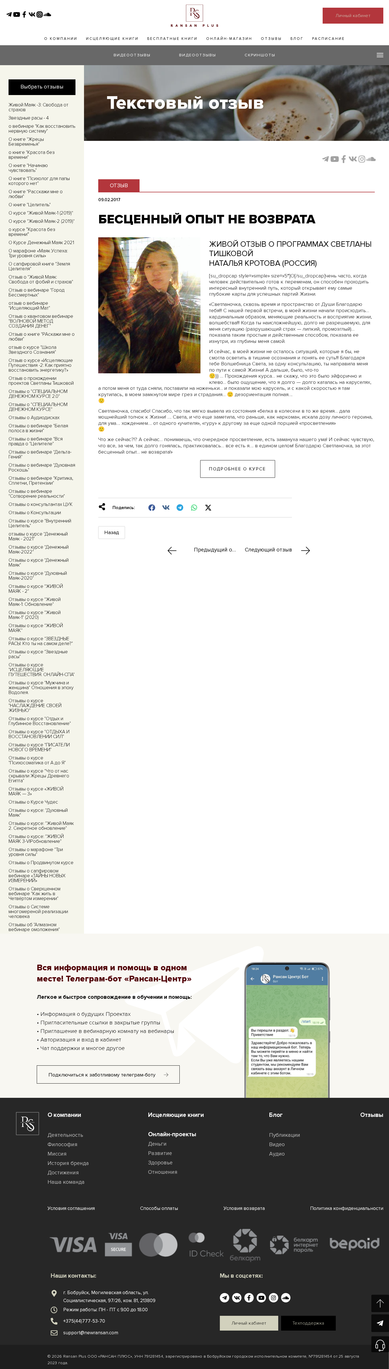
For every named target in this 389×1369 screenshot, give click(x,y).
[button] (152, 507)
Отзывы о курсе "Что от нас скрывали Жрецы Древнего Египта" (39, 776)
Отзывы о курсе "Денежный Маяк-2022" (39, 549)
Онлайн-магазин (229, 38)
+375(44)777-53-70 (84, 1321)
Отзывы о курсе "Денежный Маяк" (39, 562)
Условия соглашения (71, 1208)
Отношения (162, 1172)
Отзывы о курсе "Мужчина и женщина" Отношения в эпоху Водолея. (41, 687)
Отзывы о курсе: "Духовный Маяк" (38, 812)
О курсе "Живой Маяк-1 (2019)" (41, 213)
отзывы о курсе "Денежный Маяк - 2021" (38, 536)
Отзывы (271, 38)
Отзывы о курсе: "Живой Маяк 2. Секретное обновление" (41, 825)
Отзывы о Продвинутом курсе (41, 863)
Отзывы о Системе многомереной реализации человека (38, 911)
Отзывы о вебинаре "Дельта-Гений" (40, 454)
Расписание (328, 38)
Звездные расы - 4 (29, 118)
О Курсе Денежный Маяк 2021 (41, 243)
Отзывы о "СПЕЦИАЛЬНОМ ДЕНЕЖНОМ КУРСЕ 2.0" (38, 393)
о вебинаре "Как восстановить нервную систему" (42, 128)
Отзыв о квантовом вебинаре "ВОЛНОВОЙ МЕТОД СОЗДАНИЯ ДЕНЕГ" (41, 321)
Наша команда (66, 1182)
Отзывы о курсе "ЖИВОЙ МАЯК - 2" (36, 588)
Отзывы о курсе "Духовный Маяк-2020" (38, 575)
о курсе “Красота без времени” (32, 232)
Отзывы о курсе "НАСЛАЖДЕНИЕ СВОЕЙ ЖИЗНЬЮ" (35, 705)
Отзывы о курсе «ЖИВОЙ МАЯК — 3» (36, 791)
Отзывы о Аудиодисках (34, 418)
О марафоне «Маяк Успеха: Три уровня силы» (38, 253)
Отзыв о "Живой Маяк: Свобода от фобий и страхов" (41, 279)
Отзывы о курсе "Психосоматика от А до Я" (37, 760)
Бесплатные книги (172, 38)
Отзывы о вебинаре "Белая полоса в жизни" (38, 428)
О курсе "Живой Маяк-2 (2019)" (42, 221)
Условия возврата (244, 1208)
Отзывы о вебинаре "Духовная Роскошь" (42, 467)
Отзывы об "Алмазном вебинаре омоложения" (34, 927)
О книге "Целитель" (30, 205)
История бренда (68, 1163)
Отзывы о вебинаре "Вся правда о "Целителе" (36, 441)
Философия (62, 1144)
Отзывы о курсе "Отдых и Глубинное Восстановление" (40, 721)
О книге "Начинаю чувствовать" (28, 167)
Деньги (157, 1144)
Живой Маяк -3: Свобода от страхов (38, 107)
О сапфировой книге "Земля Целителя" (39, 266)
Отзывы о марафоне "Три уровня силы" (36, 852)
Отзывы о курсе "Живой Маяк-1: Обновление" (35, 601)
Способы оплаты (159, 1208)
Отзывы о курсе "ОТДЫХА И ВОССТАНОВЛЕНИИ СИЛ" (39, 734)
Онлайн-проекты (172, 1134)
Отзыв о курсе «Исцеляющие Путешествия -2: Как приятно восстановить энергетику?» (41, 365)
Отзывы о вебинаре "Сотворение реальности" (37, 493)
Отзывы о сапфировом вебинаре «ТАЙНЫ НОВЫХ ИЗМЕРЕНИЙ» (37, 876)
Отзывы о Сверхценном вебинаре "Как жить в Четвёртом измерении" (34, 893)
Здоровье (160, 1163)
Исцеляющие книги (112, 38)
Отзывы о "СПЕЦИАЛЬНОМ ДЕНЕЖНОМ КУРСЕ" (38, 407)
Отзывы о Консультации (35, 513)
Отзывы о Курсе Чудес (33, 802)
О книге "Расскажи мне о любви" (36, 194)
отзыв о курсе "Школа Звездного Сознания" (32, 349)
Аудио (277, 1154)
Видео (277, 1144)
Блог (297, 38)
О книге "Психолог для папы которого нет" (39, 181)
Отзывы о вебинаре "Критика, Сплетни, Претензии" (41, 480)
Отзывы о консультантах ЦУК (41, 504)
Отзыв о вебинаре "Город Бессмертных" (37, 292)
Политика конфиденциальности (346, 1208)
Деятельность (65, 1135)
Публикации (284, 1135)
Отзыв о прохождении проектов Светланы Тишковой (41, 380)
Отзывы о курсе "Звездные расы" (38, 654)
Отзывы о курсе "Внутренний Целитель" (40, 523)
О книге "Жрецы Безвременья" (26, 141)
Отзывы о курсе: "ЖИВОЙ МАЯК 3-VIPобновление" (36, 838)
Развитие (160, 1153)
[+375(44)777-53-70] (54, 1321)
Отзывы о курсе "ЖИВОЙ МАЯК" (36, 628)
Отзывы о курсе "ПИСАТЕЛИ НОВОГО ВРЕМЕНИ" (39, 747)
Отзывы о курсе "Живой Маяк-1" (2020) (35, 615)
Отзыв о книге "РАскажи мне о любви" (42, 336)
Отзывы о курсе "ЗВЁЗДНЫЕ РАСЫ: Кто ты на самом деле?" (41, 641)
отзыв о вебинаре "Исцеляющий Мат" (29, 305)
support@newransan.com (90, 1333)
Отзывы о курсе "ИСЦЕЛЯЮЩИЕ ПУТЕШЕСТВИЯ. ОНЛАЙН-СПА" (42, 670)
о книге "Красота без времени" (32, 154)
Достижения (63, 1173)
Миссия (57, 1154)
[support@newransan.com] (54, 1332)
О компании (60, 38)
